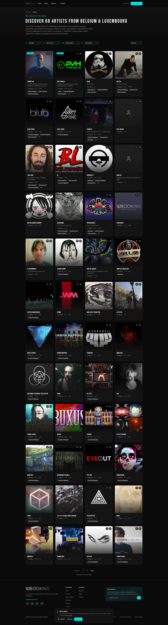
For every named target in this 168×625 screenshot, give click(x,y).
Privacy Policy (68, 615)
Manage (62, 619)
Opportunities (69, 597)
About (46, 3)
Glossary (67, 603)
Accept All (78, 619)
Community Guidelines (125, 617)
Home (39, 3)
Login (80, 594)
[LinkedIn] (37, 603)
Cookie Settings (138, 617)
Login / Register (136, 3)
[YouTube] (42, 603)
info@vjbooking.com (31, 599)
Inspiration (68, 600)
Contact (62, 3)
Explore (53, 3)
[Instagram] (32, 603)
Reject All (70, 619)
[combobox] (35, 43)
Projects (67, 594)
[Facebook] (27, 603)
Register (81, 590)
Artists (67, 590)
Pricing (81, 597)
